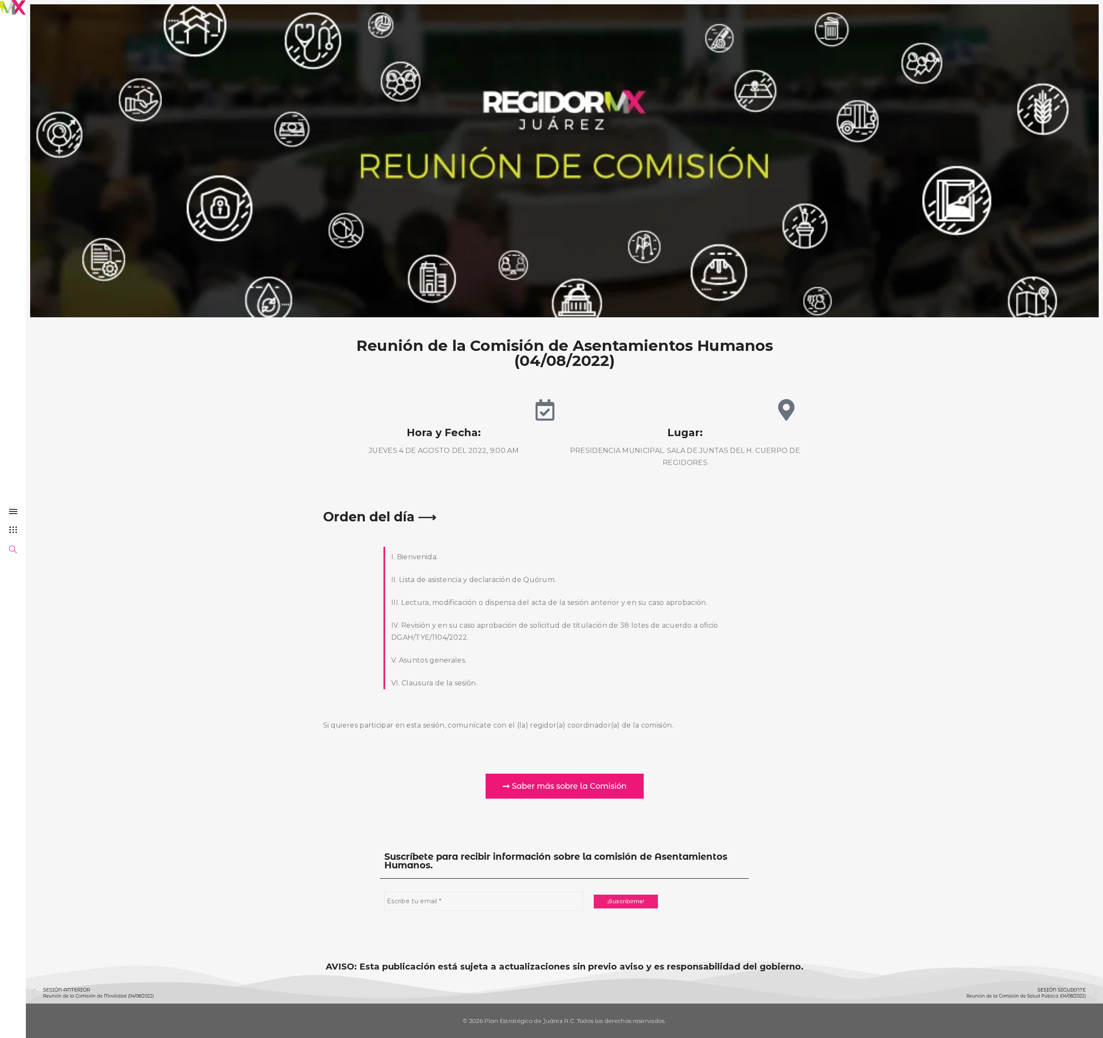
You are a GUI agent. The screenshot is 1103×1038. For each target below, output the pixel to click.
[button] (565, 786)
